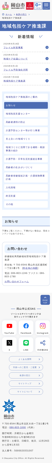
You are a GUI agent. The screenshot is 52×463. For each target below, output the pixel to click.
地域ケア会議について (15, 59)
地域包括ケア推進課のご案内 (22, 97)
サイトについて (24, 391)
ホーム (9, 14)
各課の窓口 (21, 14)
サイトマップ (24, 383)
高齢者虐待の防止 (15, 122)
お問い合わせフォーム (17, 281)
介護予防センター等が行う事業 (23, 130)
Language (38, 8)
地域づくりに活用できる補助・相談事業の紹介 (25, 149)
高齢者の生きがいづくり (19, 167)
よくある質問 (24, 359)
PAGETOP (45, 301)
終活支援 (11, 196)
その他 (9, 204)
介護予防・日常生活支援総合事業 (24, 159)
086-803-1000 (17, 427)
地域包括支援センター (18, 114)
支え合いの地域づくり (18, 139)
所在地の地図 (30, 268)
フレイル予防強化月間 (15, 70)
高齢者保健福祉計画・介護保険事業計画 (25, 177)
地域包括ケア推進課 (14, 81)
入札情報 (11, 187)
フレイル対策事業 (13, 47)
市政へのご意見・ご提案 (25, 367)
